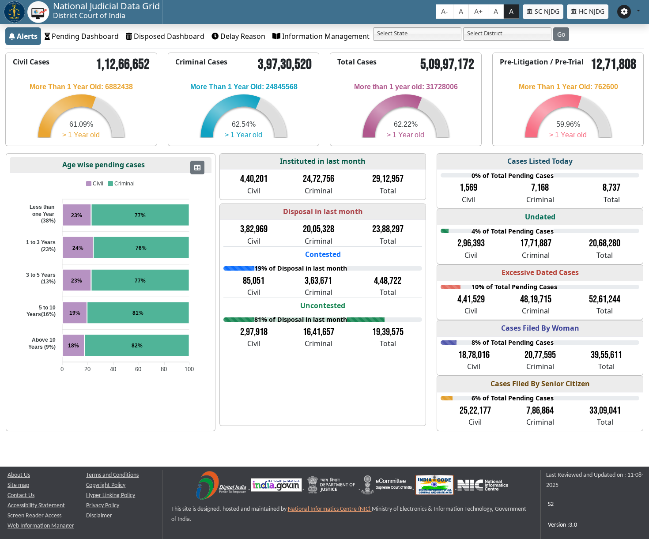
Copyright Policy (105, 485)
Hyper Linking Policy (110, 495)
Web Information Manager (41, 526)
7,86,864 (540, 410)
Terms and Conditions (112, 475)
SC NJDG (546, 11)
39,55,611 (606, 355)
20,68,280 (604, 243)
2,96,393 (471, 243)
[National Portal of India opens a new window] (277, 487)
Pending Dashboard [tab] (84, 36)
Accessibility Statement (36, 506)
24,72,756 (318, 179)
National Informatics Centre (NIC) (330, 509)
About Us (19, 475)
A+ (478, 11)
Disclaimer (99, 516)
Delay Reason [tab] (242, 36)
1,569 (468, 187)
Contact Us (21, 495)
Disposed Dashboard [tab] (168, 36)
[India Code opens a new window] (435, 487)
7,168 (540, 187)
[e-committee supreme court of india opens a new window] (387, 487)
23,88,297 (388, 229)
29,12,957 (388, 179)
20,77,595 (540, 355)
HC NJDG (590, 11)
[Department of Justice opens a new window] (332, 487)
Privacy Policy (102, 506)
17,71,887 (535, 243)
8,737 (611, 187)
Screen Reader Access (34, 516)
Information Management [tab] (325, 36)
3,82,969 (254, 229)
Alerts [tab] (26, 36)
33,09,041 (605, 410)
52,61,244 (604, 299)
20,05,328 (318, 229)
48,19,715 (535, 299)
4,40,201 (254, 179)
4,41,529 (471, 299)
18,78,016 (474, 355)
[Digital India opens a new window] (222, 487)
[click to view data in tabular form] (197, 167)
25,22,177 (475, 410)
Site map (18, 485)
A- (444, 11)
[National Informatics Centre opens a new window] (483, 487)
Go (561, 34)
